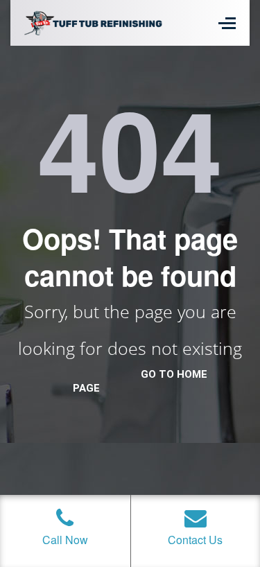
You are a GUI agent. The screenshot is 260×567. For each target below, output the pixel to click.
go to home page (140, 381)
